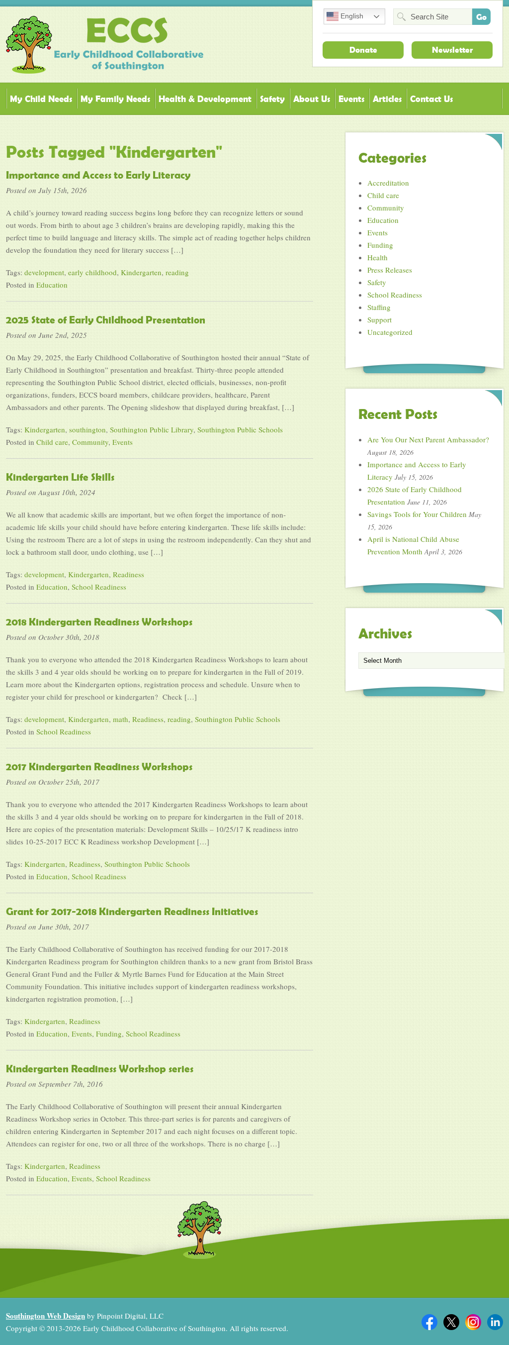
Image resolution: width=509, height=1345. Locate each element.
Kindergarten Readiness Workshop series (99, 1069)
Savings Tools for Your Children (417, 514)
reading (177, 272)
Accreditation (388, 183)
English (351, 16)
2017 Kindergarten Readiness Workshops (99, 767)
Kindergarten (141, 272)
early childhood (92, 272)
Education (52, 285)
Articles (387, 99)
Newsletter (452, 50)
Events (351, 99)
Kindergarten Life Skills (60, 477)
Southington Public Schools (240, 429)
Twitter (451, 1322)
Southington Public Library (151, 429)
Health (377, 257)
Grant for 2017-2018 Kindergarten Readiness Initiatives (132, 912)
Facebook (429, 1322)
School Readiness (99, 587)
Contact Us (431, 99)
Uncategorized (390, 332)
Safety (272, 99)
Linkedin (495, 1322)
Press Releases (389, 270)
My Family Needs (115, 99)
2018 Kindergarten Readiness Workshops (99, 622)
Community (90, 442)
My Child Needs (41, 99)
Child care (52, 442)
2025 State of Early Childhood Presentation (105, 320)
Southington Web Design (45, 1315)
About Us (311, 99)
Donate (363, 50)
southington (87, 429)
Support (379, 319)
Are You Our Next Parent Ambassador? (428, 439)
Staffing (379, 307)
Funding (109, 1033)
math (120, 719)
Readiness (128, 574)
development (44, 272)
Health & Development (205, 99)
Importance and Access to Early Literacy (98, 175)
